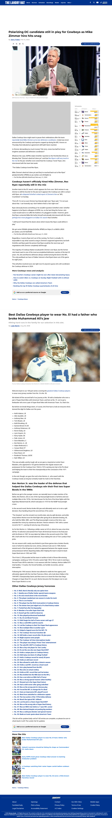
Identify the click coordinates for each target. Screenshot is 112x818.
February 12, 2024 (41, 177)
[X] (94, 2)
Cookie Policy (95, 805)
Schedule (42, 2)
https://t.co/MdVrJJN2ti (55, 229)
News (28, 2)
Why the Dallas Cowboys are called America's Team (32, 283)
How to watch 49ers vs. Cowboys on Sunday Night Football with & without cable (41, 279)
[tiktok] (101, 2)
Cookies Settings (77, 808)
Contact (57, 802)
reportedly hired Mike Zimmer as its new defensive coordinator (34, 140)
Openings (34, 802)
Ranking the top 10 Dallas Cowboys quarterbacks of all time (35, 286)
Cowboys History (23, 788)
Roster (57, 2)
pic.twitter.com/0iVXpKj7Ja (41, 175)
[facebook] (90, 2)
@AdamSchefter (18, 175)
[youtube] (97, 2)
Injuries (63, 2)
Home (14, 299)
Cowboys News (23, 299)
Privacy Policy (59, 805)
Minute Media (12, 813)
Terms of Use (76, 805)
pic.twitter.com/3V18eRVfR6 (22, 232)
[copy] (23, 44)
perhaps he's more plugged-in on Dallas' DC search (29, 218)
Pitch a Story (35, 805)
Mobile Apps (94, 802)
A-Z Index (58, 808)
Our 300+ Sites (76, 802)
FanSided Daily (17, 805)
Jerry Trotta (15, 40)
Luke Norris (15, 326)
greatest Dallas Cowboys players (58, 391)
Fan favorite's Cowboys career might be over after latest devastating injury (41, 275)
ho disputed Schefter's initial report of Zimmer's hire (39, 194)
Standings (49, 2)
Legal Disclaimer (18, 808)
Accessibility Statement (39, 808)
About (14, 802)
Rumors (34, 2)
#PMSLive (27, 175)
